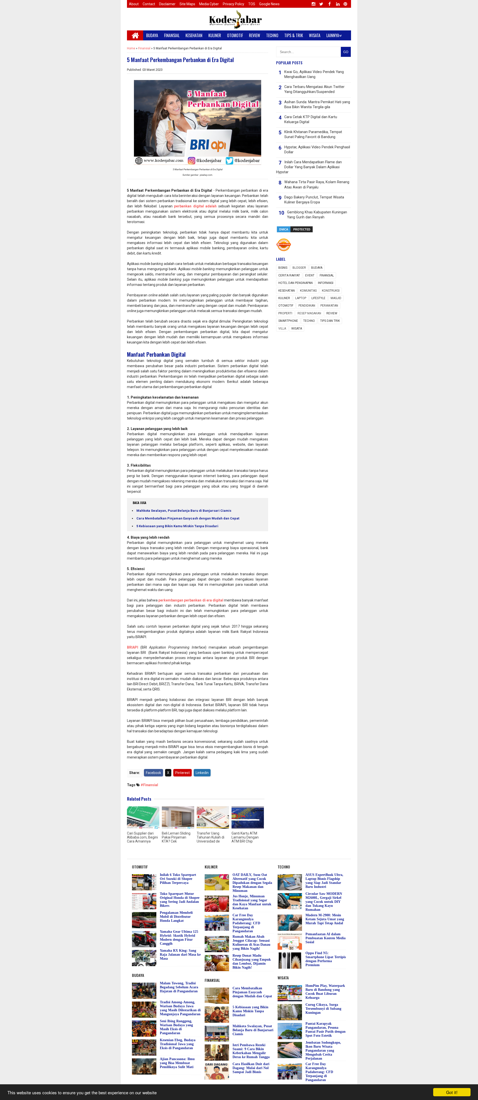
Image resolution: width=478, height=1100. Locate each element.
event (309, 275)
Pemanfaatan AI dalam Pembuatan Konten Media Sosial (325, 938)
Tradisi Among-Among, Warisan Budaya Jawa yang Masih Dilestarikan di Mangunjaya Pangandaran (180, 1008)
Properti (285, 313)
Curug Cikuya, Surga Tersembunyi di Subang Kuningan (323, 1009)
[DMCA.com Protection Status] (294, 232)
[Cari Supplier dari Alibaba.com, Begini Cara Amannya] (143, 817)
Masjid (336, 298)
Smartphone (288, 321)
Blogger (299, 267)
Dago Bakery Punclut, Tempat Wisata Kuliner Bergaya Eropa (314, 199)
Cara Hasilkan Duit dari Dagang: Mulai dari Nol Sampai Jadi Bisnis (251, 1068)
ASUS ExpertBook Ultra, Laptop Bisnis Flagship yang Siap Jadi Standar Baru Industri (324, 881)
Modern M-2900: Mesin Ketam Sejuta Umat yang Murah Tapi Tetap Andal (324, 919)
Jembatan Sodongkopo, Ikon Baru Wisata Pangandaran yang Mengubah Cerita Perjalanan (323, 1050)
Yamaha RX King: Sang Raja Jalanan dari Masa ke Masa (180, 954)
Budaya (316, 267)
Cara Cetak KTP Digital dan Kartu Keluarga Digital (310, 119)
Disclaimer (167, 4)
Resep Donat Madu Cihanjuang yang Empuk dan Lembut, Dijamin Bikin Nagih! (252, 961)
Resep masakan (309, 313)
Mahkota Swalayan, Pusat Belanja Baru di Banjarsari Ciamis (183, 510)
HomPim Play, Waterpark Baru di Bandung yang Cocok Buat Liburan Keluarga (325, 992)
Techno (309, 321)
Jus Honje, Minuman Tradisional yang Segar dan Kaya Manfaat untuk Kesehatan (252, 902)
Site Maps (187, 4)
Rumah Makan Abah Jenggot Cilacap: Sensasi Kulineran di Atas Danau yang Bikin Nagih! (251, 942)
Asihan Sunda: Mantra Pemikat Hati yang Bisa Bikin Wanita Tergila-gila (317, 104)
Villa (282, 328)
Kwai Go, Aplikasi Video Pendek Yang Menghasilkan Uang (314, 74)
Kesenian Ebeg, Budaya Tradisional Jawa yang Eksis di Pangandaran (177, 1044)
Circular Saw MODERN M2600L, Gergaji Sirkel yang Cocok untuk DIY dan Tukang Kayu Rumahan (323, 902)
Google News (269, 4)
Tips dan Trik (330, 321)
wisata (296, 328)
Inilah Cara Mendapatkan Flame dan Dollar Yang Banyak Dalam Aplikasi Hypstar (309, 167)
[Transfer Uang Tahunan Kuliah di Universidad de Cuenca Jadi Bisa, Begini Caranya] (213, 817)
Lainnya (332, 35)
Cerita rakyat (289, 275)
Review (331, 313)
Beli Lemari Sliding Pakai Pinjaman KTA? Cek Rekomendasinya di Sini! (177, 841)
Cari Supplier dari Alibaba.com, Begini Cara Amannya (142, 837)
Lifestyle (318, 298)
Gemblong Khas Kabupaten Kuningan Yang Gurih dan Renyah (317, 214)
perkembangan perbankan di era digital (190, 600)
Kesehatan (286, 290)
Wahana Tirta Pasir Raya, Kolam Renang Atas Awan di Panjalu (316, 184)
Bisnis (282, 267)
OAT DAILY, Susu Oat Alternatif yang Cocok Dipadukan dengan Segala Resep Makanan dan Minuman (252, 883)
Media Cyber (209, 4)
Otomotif (285, 305)
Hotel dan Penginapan (295, 283)
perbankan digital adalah (195, 206)
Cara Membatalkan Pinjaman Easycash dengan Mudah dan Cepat (187, 518)
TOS (251, 4)
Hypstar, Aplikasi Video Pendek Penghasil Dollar (317, 149)
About (134, 4)
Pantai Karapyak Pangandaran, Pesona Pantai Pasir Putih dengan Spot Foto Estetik (325, 1029)
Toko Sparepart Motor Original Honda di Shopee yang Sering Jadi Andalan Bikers (179, 900)
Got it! (452, 1092)
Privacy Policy (233, 4)
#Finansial (149, 785)
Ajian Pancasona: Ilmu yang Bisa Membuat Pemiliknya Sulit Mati (177, 1063)
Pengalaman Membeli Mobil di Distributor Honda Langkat (176, 917)
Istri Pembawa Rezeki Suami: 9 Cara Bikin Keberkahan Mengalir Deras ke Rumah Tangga (251, 1051)
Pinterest (182, 773)
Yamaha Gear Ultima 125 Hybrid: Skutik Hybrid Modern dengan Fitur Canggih (179, 937)
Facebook (153, 773)
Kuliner (284, 298)
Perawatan (329, 305)
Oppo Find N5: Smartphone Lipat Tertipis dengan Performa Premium (325, 959)
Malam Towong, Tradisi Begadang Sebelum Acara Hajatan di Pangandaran (179, 987)
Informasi (325, 283)
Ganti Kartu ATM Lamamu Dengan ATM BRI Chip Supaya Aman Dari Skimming (246, 841)
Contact (149, 4)
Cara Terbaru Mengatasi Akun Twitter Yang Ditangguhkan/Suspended (314, 89)
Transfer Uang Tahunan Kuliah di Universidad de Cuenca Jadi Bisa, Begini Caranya (210, 841)
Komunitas (308, 290)
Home (131, 48)
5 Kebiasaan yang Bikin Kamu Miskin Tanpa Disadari (177, 526)
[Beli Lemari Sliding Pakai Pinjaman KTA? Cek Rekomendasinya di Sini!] (178, 817)
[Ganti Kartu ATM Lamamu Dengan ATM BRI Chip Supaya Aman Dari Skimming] (248, 817)
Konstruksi (331, 290)
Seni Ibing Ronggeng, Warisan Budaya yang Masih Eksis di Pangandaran (176, 1027)
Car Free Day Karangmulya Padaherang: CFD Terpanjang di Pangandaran (246, 923)
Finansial (144, 48)
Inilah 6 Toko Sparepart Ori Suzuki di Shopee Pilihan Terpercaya (178, 879)
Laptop (300, 298)
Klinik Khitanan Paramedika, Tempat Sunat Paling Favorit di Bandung (313, 134)
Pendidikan (307, 305)
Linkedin (202, 773)
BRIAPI (132, 647)
